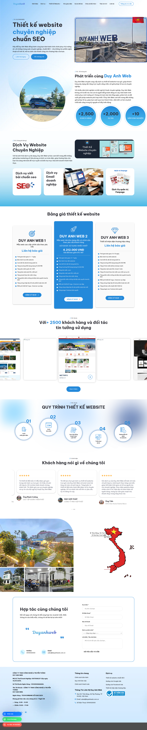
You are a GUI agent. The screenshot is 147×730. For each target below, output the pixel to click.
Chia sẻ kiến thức (90, 4)
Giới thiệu (35, 4)
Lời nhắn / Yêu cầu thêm (89, 637)
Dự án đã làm (79, 4)
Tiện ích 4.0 (103, 4)
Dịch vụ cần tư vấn (88, 630)
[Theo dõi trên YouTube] (25, 712)
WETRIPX (10, 374)
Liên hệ (112, 4)
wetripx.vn (9, 376)
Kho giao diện (67, 4)
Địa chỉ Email (86, 621)
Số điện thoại (86, 613)
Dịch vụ (43, 4)
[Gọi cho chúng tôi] (21, 712)
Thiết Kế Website (54, 4)
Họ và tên (85, 605)
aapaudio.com (83, 377)
